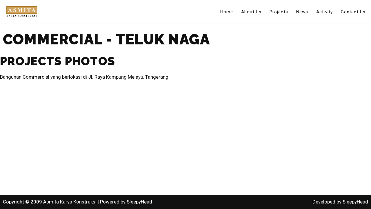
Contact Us (353, 12)
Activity (324, 12)
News (302, 12)
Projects (279, 12)
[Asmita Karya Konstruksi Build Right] (21, 11)
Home (226, 12)
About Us (251, 12)
